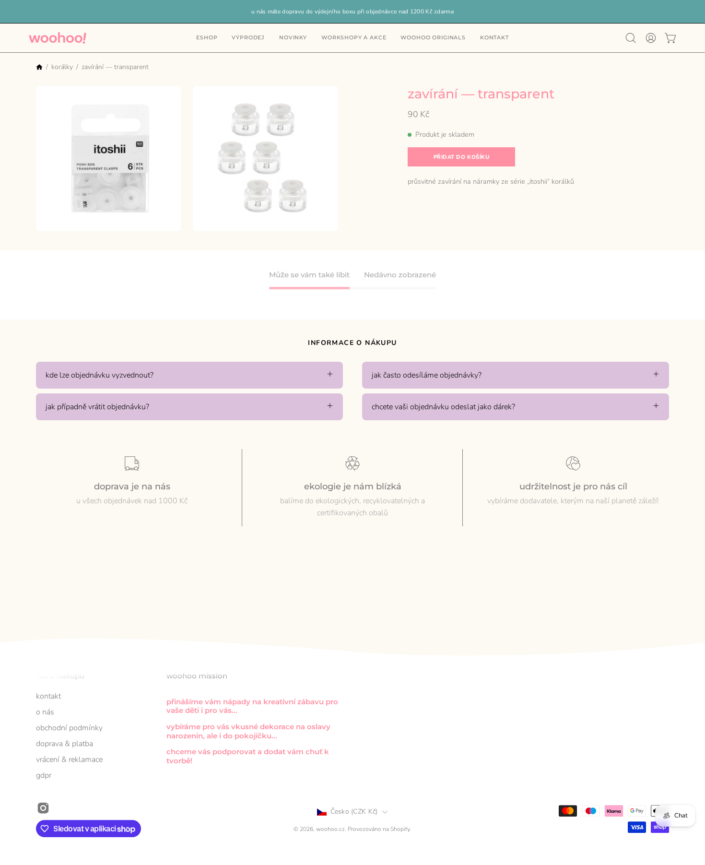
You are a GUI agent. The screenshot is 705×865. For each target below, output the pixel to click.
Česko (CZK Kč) (354, 811)
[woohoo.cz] (57, 38)
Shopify (400, 829)
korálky (62, 66)
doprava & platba (64, 743)
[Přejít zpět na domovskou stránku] (39, 68)
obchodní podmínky (69, 728)
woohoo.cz (330, 829)
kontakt (48, 696)
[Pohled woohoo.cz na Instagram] (43, 808)
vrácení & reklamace (69, 759)
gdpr (43, 775)
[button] (494, 38)
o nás (45, 712)
